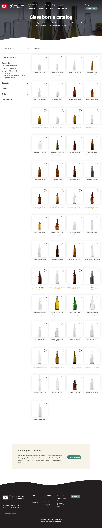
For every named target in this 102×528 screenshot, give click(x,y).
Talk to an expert (74, 457)
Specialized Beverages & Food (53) (14, 75)
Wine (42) (7, 73)
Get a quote (75, 496)
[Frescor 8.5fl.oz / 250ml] (57, 67)
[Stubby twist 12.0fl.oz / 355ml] (74, 120)
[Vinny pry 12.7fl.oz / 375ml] (74, 147)
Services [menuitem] (41, 9)
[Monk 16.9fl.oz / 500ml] (92, 200)
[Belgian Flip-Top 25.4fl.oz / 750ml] (92, 254)
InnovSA (58, 521)
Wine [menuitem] (58, 501)
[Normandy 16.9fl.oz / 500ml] (39, 200)
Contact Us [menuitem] (60, 5)
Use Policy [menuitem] (47, 502)
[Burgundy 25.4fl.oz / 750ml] (39, 360)
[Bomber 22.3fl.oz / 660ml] (57, 254)
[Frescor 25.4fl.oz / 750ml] (39, 334)
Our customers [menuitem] (61, 9)
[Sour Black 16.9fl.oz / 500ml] (92, 174)
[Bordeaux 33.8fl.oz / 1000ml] (39, 414)
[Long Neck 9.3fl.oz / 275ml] (74, 67)
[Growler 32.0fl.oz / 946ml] (74, 387)
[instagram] (91, 501)
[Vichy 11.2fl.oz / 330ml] (92, 67)
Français (47, 5)
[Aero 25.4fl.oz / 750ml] (74, 334)
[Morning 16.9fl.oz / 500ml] (57, 227)
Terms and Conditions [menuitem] (48, 505)
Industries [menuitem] (49, 9)
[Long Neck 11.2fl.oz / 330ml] (39, 94)
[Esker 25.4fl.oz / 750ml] (92, 334)
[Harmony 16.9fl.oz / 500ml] (39, 254)
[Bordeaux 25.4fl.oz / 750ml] (39, 387)
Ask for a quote (91, 8)
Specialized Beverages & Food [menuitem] (60, 504)
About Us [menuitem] (34, 500)
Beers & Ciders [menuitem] (61, 496)
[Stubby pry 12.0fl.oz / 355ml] (39, 120)
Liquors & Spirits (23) (10, 71)
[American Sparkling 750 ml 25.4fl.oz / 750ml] (39, 280)
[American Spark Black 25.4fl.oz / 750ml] (92, 280)
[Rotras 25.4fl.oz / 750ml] (74, 307)
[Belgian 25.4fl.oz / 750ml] (74, 254)
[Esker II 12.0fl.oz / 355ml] (92, 120)
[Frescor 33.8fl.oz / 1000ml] (92, 387)
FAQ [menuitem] (53, 5)
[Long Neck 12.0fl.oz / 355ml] (74, 94)
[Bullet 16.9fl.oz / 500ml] (92, 227)
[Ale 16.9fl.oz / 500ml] (57, 174)
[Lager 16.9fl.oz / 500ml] (92, 147)
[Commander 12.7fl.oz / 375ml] (57, 147)
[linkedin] (95, 497)
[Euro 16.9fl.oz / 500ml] (39, 174)
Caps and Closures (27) (11, 78)
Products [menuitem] (31, 9)
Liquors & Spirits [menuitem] (61, 498)
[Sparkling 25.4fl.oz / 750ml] (39, 307)
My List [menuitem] (89, 5)
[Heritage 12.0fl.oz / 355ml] (92, 94)
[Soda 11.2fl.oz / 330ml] (57, 94)
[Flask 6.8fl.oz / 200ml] (39, 67)
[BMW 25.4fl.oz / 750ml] (57, 387)
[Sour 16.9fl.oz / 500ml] (74, 174)
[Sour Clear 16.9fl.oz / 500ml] (74, 200)
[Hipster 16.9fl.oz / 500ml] (39, 227)
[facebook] (91, 497)
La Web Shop (50, 521)
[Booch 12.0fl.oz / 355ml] (57, 120)
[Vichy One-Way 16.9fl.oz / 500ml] (57, 200)
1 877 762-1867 (10, 514)
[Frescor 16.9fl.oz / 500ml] (74, 227)
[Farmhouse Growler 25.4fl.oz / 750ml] (57, 334)
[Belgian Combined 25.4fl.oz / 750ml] (57, 280)
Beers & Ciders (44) (10, 69)
